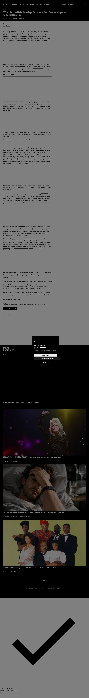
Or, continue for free (46, 362)
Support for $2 (45, 355)
